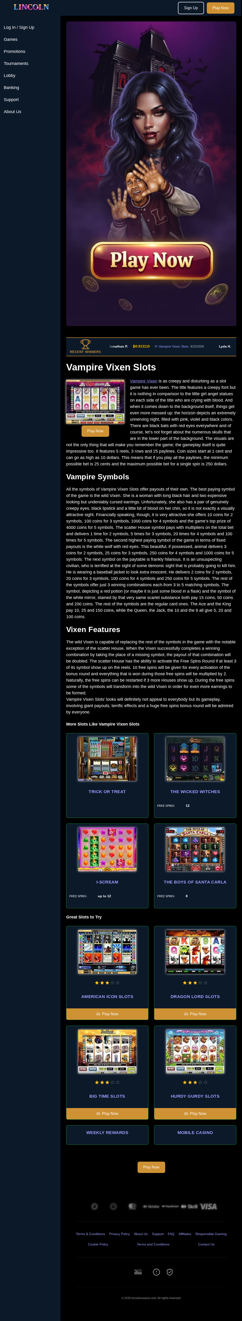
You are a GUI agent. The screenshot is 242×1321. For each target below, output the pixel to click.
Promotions (14, 51)
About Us (12, 111)
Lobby (9, 75)
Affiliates (185, 1234)
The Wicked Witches (195, 791)
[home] (31, 12)
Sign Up (191, 8)
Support (11, 99)
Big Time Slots (107, 1096)
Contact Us (206, 1244)
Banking (11, 87)
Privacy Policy (119, 1234)
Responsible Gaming (211, 1234)
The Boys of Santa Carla (195, 882)
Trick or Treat (107, 791)
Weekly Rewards (107, 1132)
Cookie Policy (98, 1244)
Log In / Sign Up (19, 27)
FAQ (171, 1234)
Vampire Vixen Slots (154, 346)
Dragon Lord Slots (195, 996)
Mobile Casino (195, 1132)
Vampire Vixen (143, 381)
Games (10, 39)
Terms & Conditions (90, 1234)
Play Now (220, 8)
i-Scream (107, 882)
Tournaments (16, 63)
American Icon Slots (107, 996)
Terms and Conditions (153, 1244)
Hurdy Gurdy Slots (195, 1096)
